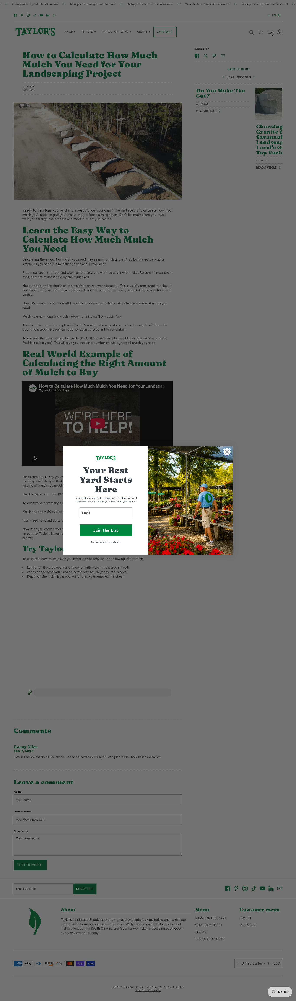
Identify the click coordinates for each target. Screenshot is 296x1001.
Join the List (105, 530)
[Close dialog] (227, 452)
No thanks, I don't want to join (105, 541)
